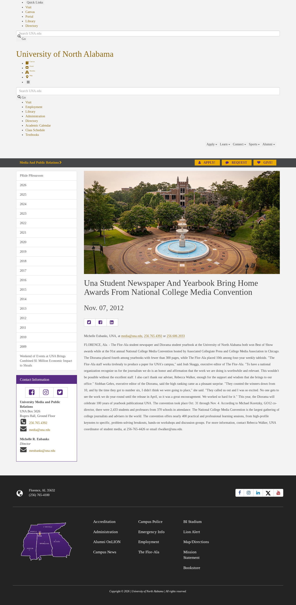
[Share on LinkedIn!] (112, 322)
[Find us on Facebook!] (32, 392)
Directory (31, 26)
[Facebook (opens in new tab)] (239, 493)
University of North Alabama (65, 54)
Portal (29, 16)
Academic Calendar (38, 125)
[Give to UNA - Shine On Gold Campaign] (249, 521)
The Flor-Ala (148, 552)
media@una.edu (39, 430)
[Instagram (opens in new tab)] (248, 493)
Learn (224, 144)
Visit (28, 7)
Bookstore (191, 568)
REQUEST (239, 162)
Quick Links (35, 2)
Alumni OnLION (106, 542)
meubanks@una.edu (42, 450)
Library (30, 21)
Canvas (30, 12)
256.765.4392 (38, 423)
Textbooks (32, 135)
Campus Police (150, 521)
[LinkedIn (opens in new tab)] (258, 493)
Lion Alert (191, 532)
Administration (35, 116)
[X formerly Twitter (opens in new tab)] (268, 493)
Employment (33, 107)
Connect (238, 144)
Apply (211, 144)
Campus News (104, 552)
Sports (253, 144)
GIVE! (267, 162)
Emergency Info (151, 532)
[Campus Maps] (46, 540)
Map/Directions (196, 542)
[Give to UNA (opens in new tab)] (279, 150)
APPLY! (209, 162)
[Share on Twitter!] (90, 322)
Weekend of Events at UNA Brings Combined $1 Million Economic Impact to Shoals (46, 360)
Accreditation (104, 521)
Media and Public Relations (39, 162)
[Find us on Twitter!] (60, 392)
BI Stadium (192, 521)
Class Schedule (35, 130)
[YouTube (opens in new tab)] (278, 493)
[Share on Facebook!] (101, 322)
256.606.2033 (176, 336)
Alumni (267, 144)
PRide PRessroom (31, 175)
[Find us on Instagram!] (46, 392)
